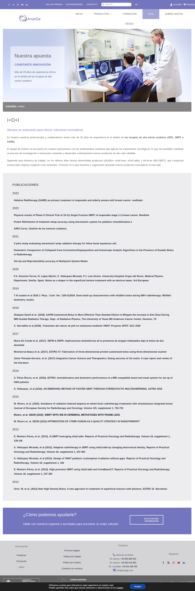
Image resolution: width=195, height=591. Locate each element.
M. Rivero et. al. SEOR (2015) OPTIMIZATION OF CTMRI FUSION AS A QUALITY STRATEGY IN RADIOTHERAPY (77, 421)
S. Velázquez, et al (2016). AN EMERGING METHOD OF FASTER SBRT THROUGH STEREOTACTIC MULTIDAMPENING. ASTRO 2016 (88, 388)
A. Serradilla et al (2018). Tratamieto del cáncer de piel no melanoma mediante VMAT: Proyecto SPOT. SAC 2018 (77, 325)
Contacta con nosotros (72, 568)
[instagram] (18, 4)
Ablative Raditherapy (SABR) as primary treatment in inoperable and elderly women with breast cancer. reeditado (78, 200)
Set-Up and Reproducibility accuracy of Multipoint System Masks (51, 261)
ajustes (119, 588)
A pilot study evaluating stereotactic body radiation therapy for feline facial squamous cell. (65, 243)
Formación (21, 561)
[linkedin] (27, 4)
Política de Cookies (72, 562)
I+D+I (21, 567)
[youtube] (22, 4)
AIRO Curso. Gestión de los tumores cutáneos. (40, 228)
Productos (21, 555)
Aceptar (137, 586)
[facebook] (9, 4)
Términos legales (72, 550)
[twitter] (13, 4)
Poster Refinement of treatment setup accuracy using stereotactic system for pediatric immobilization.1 (73, 222)
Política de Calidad (72, 556)
